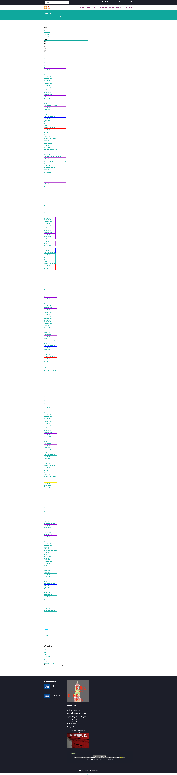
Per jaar (46, 31)
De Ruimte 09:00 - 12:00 (48, 436)
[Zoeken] (44, 37)
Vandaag (46, 36)
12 (44, 214)
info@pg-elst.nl (113, 2)
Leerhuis (46, 658)
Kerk (54, 686)
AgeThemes (96, 774)
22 (44, 398)
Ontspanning (47, 656)
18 (44, 295)
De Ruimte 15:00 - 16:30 (47, 447)
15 (44, 289)
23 (44, 400)
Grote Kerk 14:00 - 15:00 (50, 521)
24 (44, 402)
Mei (45, 43)
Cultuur (46, 653)
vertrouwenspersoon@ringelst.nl (74, 719)
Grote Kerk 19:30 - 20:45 (48, 185)
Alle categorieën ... (49, 663)
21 (44, 397)
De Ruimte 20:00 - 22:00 (49, 485)
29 (44, 511)
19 (44, 296)
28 (44, 509)
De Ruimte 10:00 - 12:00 (47, 120)
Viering (46, 635)
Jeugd (45, 661)
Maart (45, 39)
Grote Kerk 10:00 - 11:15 (48, 243)
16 (44, 291)
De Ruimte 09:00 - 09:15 (48, 71)
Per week (46, 34)
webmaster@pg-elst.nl (78, 732)
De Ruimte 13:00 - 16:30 (49, 165)
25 (44, 403)
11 (44, 213)
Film (45, 649)
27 (44, 508)
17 (44, 293)
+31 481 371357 (104, 2)
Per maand (47, 32)
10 (44, 211)
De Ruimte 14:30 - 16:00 (49, 109)
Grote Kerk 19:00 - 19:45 (48, 141)
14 (44, 288)
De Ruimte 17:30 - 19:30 (49, 125)
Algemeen (47, 628)
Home (82, 7)
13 (44, 286)
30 (44, 57)
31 (44, 59)
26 (44, 405)
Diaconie (56, 696)
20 (44, 395)
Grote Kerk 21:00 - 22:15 (47, 170)
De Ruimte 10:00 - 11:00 (49, 131)
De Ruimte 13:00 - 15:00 (49, 114)
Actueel (46, 654)
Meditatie (46, 651)
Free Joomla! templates (84, 774)
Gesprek (46, 660)
